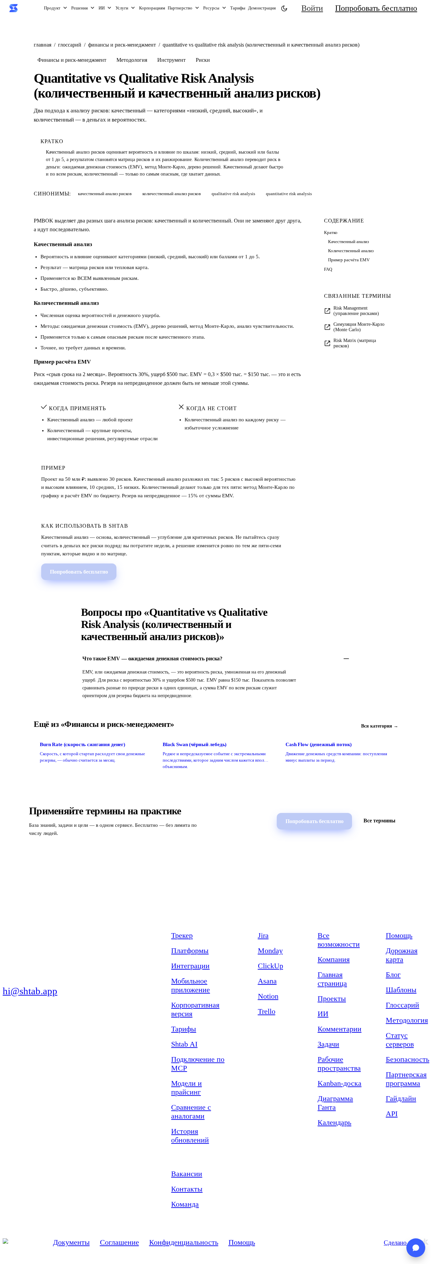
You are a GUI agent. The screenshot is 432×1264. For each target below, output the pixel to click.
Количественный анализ (351, 250)
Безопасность (407, 1059)
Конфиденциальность (183, 1242)
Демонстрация (262, 7)
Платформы (190, 950)
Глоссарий (402, 1005)
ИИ (102, 7)
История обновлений (190, 1135)
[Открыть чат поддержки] (415, 1247)
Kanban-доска (339, 1083)
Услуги (121, 7)
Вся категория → (379, 726)
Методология (407, 1020)
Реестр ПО (20, 1061)
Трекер (182, 935)
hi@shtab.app (30, 990)
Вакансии (186, 1173)
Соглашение (119, 1242)
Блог (393, 974)
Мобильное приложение (190, 985)
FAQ (328, 269)
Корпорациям (152, 7)
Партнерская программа (406, 1078)
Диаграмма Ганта (335, 1102)
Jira (263, 935)
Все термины (379, 820)
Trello (266, 1011)
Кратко (331, 232)
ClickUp (270, 966)
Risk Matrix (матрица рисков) (354, 343)
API (392, 1113)
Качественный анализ (348, 241)
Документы (71, 1242)
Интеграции (190, 966)
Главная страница (332, 979)
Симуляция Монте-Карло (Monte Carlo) (358, 327)
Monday (270, 950)
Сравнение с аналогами (191, 1111)
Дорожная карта (401, 955)
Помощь (399, 935)
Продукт (52, 7)
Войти (312, 8)
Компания (334, 959)
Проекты (332, 998)
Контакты (186, 1189)
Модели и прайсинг (186, 1087)
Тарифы (237, 7)
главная (42, 45)
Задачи (328, 1044)
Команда (185, 1204)
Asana (267, 981)
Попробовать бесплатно (376, 8)
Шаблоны (401, 989)
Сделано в (397, 1242)
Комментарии (339, 1029)
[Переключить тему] (284, 8)
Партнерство (180, 7)
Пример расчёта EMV (349, 260)
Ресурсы (211, 7)
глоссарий (69, 45)
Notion (268, 996)
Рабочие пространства (339, 1063)
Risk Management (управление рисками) (356, 311)
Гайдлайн (401, 1098)
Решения (79, 7)
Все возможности (339, 939)
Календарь (334, 1122)
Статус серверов (400, 1039)
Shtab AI (184, 1044)
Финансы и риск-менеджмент (122, 45)
